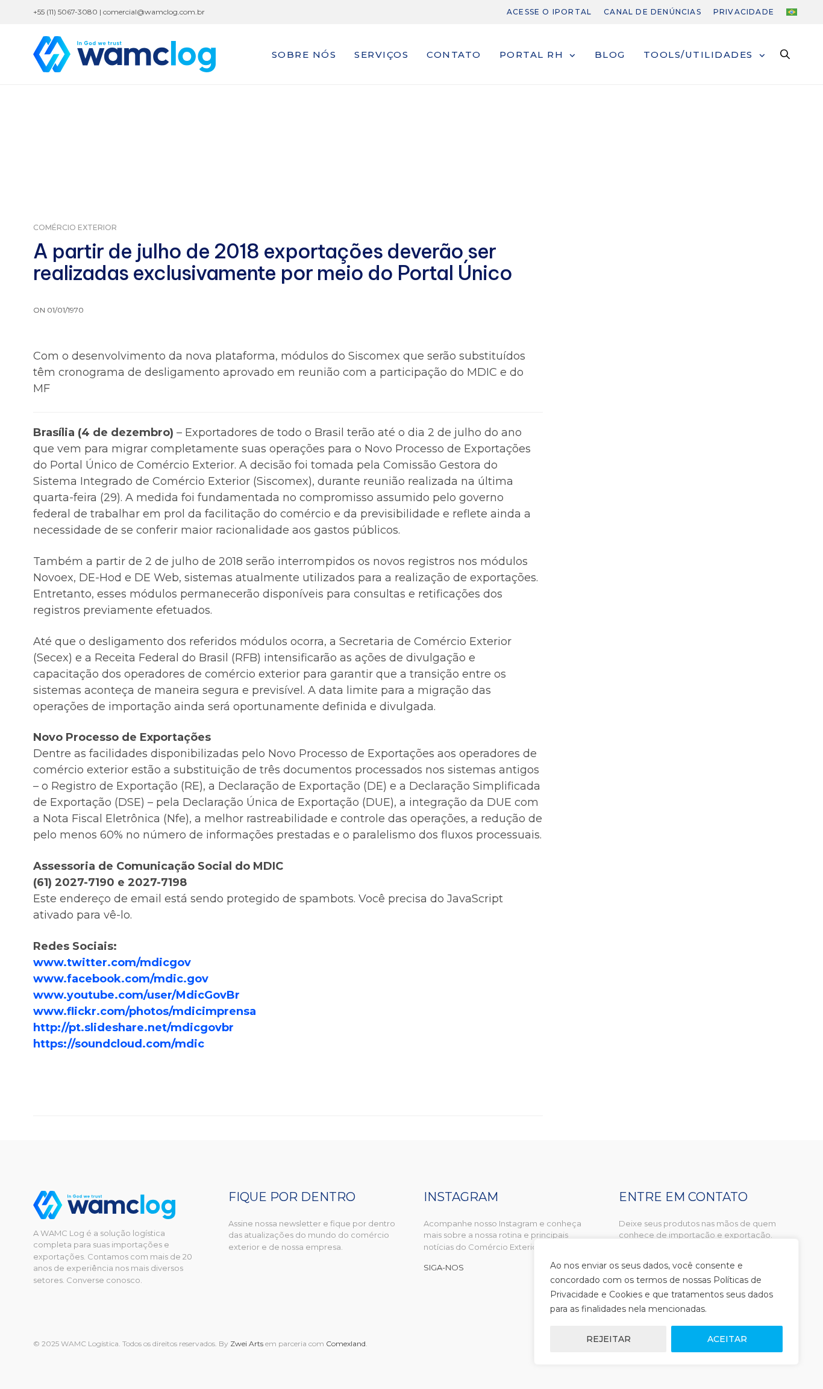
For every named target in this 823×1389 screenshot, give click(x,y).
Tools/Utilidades (698, 54)
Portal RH (531, 54)
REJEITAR (608, 1339)
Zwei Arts (246, 1343)
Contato (454, 54)
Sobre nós (304, 54)
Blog (610, 54)
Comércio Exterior (75, 227)
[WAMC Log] (124, 54)
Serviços (381, 54)
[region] (666, 1301)
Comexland (346, 1343)
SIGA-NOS (444, 1267)
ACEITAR (727, 1339)
